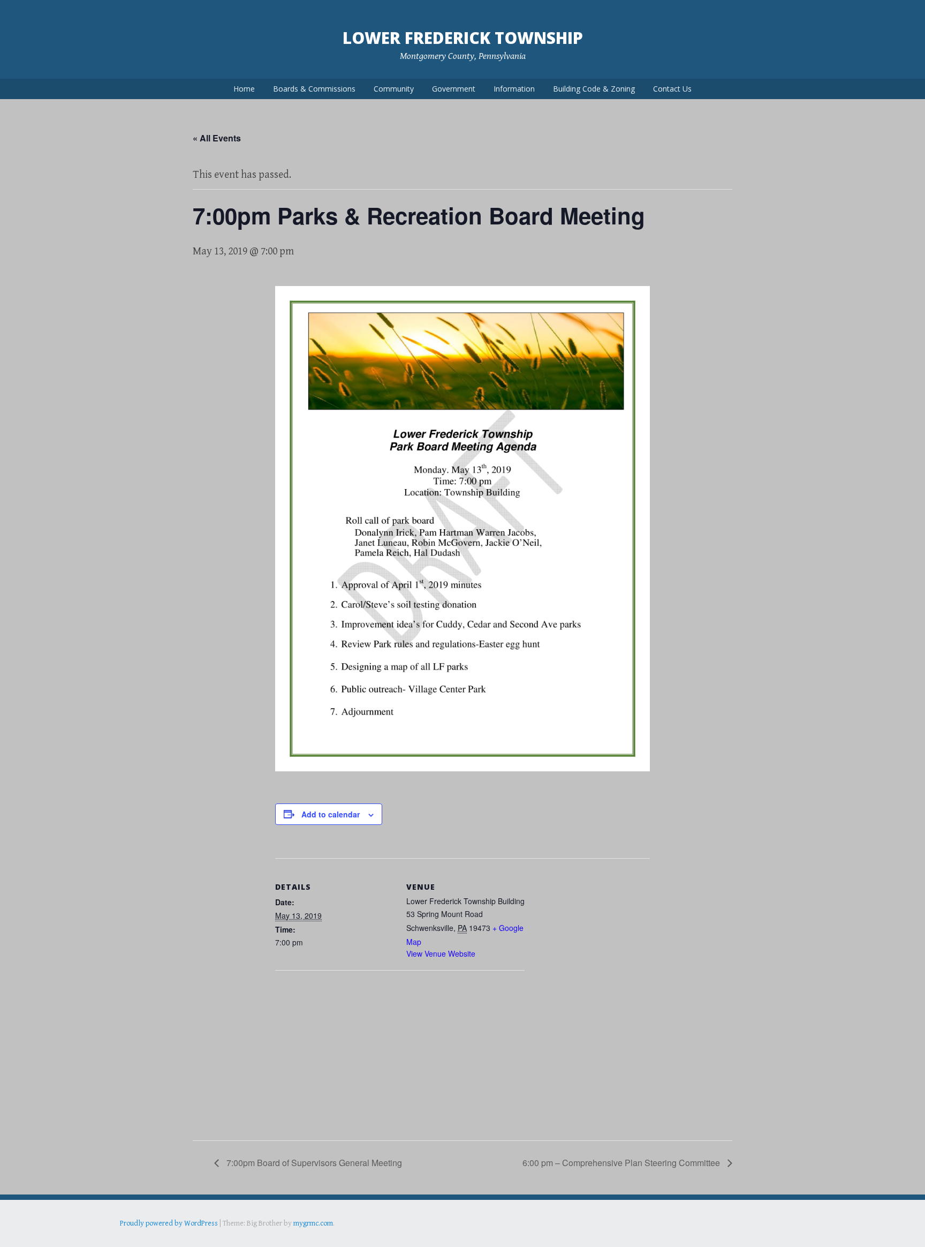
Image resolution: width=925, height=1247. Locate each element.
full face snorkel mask (226, 1238)
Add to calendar (330, 814)
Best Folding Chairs (292, 1238)
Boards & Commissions (314, 89)
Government (453, 89)
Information (514, 89)
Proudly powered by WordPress (169, 1223)
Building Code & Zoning (594, 89)
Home (244, 89)
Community (394, 89)
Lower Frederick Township (463, 38)
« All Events (217, 138)
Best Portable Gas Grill (155, 1238)
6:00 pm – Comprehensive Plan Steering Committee (622, 1162)
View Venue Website (440, 953)
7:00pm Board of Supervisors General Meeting (313, 1162)
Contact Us (672, 89)
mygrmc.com (313, 1223)
